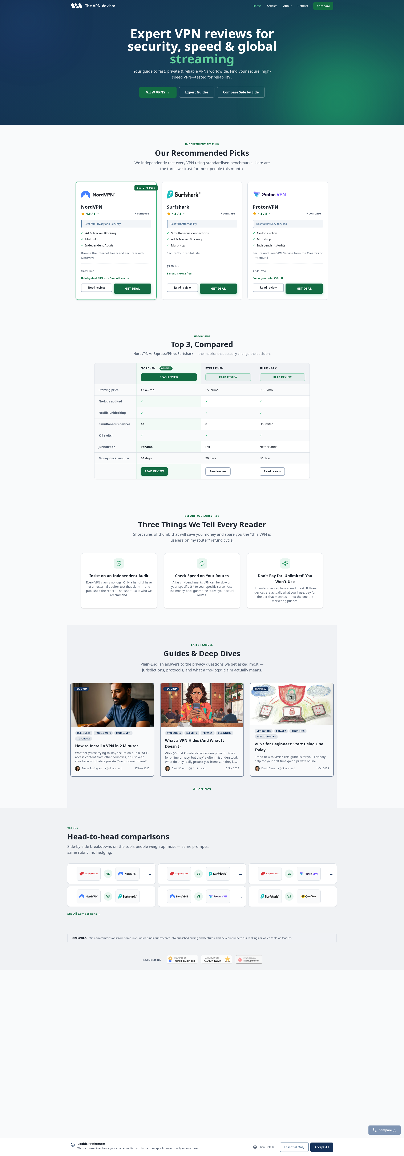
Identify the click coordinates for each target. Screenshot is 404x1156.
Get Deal (132, 288)
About (287, 6)
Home (257, 6)
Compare (323, 6)
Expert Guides (196, 92)
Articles (272, 6)
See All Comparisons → (84, 914)
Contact (303, 6)
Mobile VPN (123, 732)
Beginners (83, 732)
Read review (96, 287)
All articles (202, 789)
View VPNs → (158, 92)
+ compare (142, 213)
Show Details (266, 1147)
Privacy (208, 732)
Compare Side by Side (241, 92)
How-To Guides (266, 736)
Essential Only (294, 1147)
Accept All (322, 1147)
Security (191, 732)
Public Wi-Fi (103, 732)
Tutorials (83, 738)
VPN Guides (174, 732)
